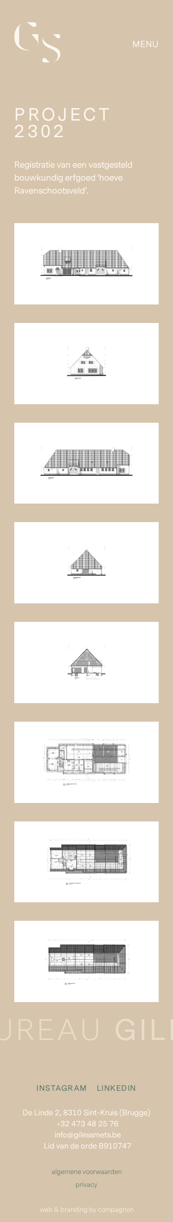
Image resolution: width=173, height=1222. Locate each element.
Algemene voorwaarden (87, 1171)
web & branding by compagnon (87, 1209)
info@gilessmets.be (87, 1135)
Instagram (62, 1088)
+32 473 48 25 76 (88, 1124)
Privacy (86, 1184)
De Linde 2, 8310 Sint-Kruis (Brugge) (86, 1113)
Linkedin (117, 1088)
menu (145, 44)
